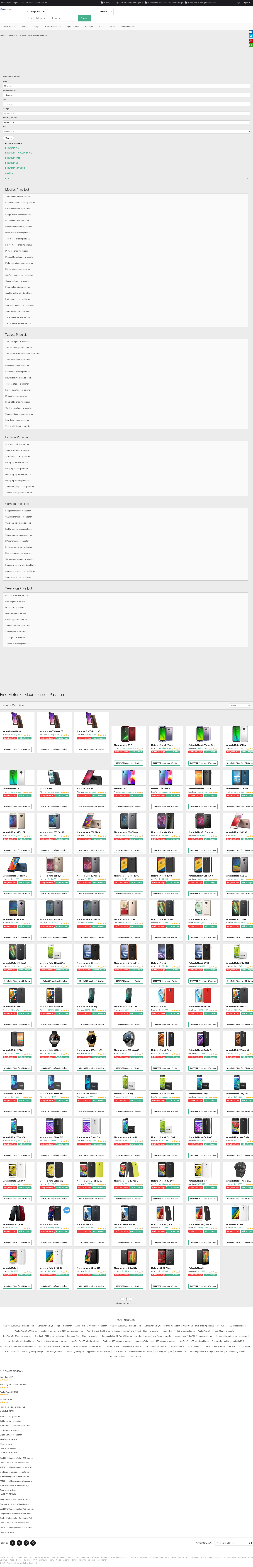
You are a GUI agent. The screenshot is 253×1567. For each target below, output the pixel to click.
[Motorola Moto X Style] (203, 1082)
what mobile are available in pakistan (54, 1346)
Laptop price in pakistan (10, 1430)
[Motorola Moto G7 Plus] (128, 734)
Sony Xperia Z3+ (195, 1346)
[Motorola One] (54, 777)
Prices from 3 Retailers (54, 894)
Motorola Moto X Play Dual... (163, 1137)
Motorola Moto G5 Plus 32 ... (52, 919)
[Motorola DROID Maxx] (166, 1257)
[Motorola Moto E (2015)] (203, 1170)
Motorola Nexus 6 (85, 1224)
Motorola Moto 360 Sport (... (52, 1050)
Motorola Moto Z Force (87, 963)
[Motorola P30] (128, 777)
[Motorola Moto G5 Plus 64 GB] (91, 908)
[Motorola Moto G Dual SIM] (128, 1257)
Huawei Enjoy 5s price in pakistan (20, 1341)
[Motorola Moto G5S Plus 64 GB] (128, 821)
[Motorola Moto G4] (166, 995)
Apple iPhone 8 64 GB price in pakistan (31, 1331)
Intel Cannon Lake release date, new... (15, 1472)
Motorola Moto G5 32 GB (236, 876)
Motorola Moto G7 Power (162, 745)
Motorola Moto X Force (161, 1050)
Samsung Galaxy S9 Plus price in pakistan (162, 1326)
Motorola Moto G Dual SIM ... (52, 1137)
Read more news (7, 1532)
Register (246, 3)
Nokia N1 (232, 1346)
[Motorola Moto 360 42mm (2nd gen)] (91, 1039)
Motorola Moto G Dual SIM (125, 1268)
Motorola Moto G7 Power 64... (201, 745)
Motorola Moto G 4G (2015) (163, 1181)
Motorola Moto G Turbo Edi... (201, 1050)
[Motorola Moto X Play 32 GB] (166, 1082)
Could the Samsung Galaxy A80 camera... (17, 1458)
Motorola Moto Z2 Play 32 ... (89, 876)
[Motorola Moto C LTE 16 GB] (203, 865)
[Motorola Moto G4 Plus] (17, 995)
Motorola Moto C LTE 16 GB (200, 876)
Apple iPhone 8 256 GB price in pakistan (103, 1331)
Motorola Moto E (10, 1268)
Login (238, 3)
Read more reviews (8, 1449)
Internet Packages (41, 1557)
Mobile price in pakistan (10, 1416)
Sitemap (91, 1560)
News (74, 1560)
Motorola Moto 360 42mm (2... (90, 1050)
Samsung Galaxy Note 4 (215, 1346)
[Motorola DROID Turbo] (17, 1213)
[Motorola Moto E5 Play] (17, 1039)
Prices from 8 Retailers (17, 894)
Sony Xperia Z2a (177, 1346)
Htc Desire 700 (6, 1399)
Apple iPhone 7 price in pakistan (158, 1336)
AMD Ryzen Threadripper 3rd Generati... (16, 1467)
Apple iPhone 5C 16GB (9, 1392)
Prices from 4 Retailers (203, 937)
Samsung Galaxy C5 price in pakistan (231, 1336)
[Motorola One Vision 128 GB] (91, 720)
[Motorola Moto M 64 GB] (128, 908)
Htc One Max (244, 1346)
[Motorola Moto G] (203, 1257)
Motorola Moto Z (158, 963)
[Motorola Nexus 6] (91, 1213)
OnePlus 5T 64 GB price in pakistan (232, 1326)
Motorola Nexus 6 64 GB (124, 1224)
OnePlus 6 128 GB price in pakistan (117, 1341)
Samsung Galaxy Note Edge (201, 1351)
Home (2, 1557)
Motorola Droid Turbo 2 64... (52, 1094)
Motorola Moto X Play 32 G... (163, 1094)
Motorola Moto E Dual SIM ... (15, 1181)
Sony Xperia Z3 (119, 1351)
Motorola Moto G (196, 1268)
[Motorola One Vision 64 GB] (54, 720)
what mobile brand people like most (88, 1346)
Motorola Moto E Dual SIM (88, 1268)
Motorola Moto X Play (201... (52, 963)
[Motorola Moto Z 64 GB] (203, 952)
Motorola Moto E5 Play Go (199, 789)
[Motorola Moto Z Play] (203, 908)
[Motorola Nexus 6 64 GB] (128, 1213)
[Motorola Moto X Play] (128, 1082)
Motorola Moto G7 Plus (124, 745)
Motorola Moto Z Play (198, 919)
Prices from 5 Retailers (128, 894)
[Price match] (6, 9)
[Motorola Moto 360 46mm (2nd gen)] (128, 1039)
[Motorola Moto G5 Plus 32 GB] (54, 908)
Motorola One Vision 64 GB (51, 731)
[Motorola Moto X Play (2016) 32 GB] (54, 952)
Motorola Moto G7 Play (236, 745)
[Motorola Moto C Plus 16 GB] (128, 865)
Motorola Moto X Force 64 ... (238, 1050)
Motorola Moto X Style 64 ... (15, 1137)
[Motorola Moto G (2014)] (166, 1213)
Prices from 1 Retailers (54, 850)
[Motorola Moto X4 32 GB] (166, 821)
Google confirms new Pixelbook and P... (16, 1513)
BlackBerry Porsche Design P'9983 (230, 1351)
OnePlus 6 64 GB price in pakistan (85, 1341)
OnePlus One (180, 1351)
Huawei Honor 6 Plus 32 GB (140, 1351)
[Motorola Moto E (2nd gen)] (54, 1170)
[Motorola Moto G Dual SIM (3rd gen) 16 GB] (91, 1126)
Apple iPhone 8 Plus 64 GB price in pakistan (141, 1331)
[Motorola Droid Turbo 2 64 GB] (54, 1082)
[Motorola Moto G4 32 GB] (203, 995)
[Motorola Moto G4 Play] (91, 995)
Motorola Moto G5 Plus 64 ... (89, 919)
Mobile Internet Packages (88, 1557)
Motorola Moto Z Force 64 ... (126, 963)
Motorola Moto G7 (11, 789)
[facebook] (12, 1543)
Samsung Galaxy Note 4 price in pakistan (55, 1326)
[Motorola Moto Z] (166, 952)
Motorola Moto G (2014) (161, 1224)
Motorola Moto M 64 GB (124, 919)
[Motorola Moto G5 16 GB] (17, 908)
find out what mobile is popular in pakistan (124, 1346)
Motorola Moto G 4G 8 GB (51, 1268)
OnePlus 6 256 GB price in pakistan (194, 1341)
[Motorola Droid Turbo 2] (17, 1082)
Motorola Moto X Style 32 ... (238, 1094)
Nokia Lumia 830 (12, 1351)
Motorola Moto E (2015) (198, 1181)
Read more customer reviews (12, 1407)
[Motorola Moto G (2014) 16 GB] (203, 1213)
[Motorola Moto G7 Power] (166, 734)
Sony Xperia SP (6, 1377)
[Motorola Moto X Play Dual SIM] (166, 1126)
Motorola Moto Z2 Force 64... (201, 832)
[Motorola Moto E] (17, 1257)
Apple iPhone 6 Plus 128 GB (98, 1351)
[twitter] (19, 1543)
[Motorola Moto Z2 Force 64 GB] (203, 821)
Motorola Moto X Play (123, 1094)
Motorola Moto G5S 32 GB (14, 832)
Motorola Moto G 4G (235, 1224)
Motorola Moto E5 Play (13, 1050)
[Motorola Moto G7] (17, 777)
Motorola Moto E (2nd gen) (51, 1181)
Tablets (18, 1557)
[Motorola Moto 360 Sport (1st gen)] (54, 1039)
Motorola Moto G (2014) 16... (201, 1224)
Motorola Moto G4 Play (87, 1007)
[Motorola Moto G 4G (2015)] (166, 1170)
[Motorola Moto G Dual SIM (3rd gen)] (54, 1126)
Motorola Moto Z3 (85, 789)
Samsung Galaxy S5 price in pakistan (18, 1326)
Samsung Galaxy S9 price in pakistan (125, 1326)
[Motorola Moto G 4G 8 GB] (54, 1257)
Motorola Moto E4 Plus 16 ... (15, 876)
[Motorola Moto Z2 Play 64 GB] (54, 865)
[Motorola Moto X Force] (166, 1039)
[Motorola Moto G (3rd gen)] (203, 1126)
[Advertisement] (126, 57)
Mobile (10, 1557)
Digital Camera (58, 1557)
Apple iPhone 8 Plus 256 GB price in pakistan (216, 1331)
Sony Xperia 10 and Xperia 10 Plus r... (15, 1500)
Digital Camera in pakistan (11, 1435)
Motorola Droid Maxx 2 (87, 1094)
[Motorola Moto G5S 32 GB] (17, 821)
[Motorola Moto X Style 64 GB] (17, 1126)
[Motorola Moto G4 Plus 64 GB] (54, 995)
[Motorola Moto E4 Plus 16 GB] (17, 865)
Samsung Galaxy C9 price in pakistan (52, 1341)
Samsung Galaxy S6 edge (32, 1351)
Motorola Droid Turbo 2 (13, 1094)
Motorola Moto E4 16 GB (236, 832)
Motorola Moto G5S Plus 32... (52, 832)
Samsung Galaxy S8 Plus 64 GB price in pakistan (122, 1336)
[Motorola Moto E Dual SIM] (91, 1257)
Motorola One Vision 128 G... (89, 731)
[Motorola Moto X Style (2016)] (128, 1126)
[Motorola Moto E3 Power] (166, 908)
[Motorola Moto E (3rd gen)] (17, 952)
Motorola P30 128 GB (160, 789)
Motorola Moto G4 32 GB (199, 1007)
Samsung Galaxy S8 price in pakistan (82, 1336)
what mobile (136, 1357)
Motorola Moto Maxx (49, 1224)
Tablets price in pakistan (10, 1421)
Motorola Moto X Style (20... (126, 1137)
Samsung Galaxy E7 (163, 1351)
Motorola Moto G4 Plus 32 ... (238, 1007)
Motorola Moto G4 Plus (13, 1007)
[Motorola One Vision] (17, 720)
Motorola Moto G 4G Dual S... (89, 1181)
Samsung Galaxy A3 (55, 1351)
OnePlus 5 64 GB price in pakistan (17, 1336)
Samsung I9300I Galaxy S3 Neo (13, 1384)
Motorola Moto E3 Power (162, 919)
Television (70, 1557)
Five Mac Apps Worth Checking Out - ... (16, 1504)
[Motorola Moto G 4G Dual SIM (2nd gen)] (91, 1170)
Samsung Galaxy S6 (75, 1351)
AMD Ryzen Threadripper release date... (16, 1481)
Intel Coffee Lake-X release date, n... (15, 1486)
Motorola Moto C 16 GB (161, 876)
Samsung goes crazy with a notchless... (17, 1527)
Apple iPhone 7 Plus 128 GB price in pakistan (193, 1336)
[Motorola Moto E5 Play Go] (203, 777)
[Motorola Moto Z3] (91, 777)
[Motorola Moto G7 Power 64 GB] (203, 734)
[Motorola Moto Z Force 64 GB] (128, 952)
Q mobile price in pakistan (156, 1346)
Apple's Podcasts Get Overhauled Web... (16, 1518)
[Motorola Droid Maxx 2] (91, 1082)
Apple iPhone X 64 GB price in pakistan (179, 1331)
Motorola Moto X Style (198, 1094)
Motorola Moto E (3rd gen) (14, 963)
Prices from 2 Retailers (91, 894)
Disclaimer (102, 1560)
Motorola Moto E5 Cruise (237, 789)
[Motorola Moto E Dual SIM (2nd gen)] (17, 1170)
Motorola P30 (120, 789)
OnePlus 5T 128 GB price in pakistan (198, 1326)
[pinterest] (26, 1543)
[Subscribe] (250, 1542)
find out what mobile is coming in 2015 (228, 1341)
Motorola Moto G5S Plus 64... (127, 832)
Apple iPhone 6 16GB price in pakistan (91, 1326)
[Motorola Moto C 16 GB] (166, 865)
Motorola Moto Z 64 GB (198, 963)
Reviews (82, 1560)
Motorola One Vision (12, 731)
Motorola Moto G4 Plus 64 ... (52, 1007)
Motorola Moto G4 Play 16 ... (126, 1007)
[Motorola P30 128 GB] (166, 777)
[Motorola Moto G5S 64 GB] (91, 821)
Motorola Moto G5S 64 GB (88, 832)
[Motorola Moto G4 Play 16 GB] (128, 995)
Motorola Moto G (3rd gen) (200, 1137)
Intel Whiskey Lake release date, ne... (15, 1476)
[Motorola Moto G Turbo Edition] (203, 1039)
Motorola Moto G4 (159, 1007)
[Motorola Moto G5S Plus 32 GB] (54, 821)
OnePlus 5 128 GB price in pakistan (49, 1336)
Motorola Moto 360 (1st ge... (238, 1181)
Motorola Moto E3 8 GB (236, 919)
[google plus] (33, 1543)
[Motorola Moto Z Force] (91, 952)
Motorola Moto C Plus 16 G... (126, 876)
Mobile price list (6, 1444)
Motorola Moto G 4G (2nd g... (238, 1137)
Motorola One (46, 789)
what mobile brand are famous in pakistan (18, 1346)
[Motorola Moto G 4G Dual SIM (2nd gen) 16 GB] (128, 1170)
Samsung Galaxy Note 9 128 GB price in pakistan (155, 1341)
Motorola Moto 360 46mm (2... (127, 1050)
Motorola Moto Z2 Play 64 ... (52, 876)
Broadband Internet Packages (114, 1557)
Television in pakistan (9, 1439)
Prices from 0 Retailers (17, 749)
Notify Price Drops (10, 738)
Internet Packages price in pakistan (15, 1426)
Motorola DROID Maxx (161, 1268)
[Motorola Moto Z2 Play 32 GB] (91, 865)
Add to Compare (24, 738)
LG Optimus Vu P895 (119, 1357)
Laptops (27, 1557)
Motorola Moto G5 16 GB (13, 919)
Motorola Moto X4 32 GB (162, 832)
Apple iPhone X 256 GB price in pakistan (66, 1331)
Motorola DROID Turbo (13, 1224)
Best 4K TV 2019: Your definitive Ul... (15, 1463)
